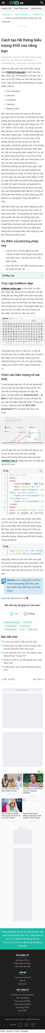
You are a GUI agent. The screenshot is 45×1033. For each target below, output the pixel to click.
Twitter (19, 942)
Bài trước (9, 679)
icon (22, 629)
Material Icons (11, 629)
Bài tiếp (37, 679)
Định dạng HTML (22, 1007)
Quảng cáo (22, 984)
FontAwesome (12, 626)
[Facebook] (20, 1025)
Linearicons (26, 626)
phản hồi (10, 939)
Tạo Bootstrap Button (22, 1004)
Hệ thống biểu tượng (12, 622)
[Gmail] (33, 1025)
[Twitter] (27, 1025)
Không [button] (31, 613)
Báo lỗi (22, 981)
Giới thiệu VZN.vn (22, 960)
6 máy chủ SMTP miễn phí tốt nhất (20, 642)
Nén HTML (22, 1010)
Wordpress (36, 8)
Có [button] (16, 613)
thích (27, 935)
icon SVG (28, 622)
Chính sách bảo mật (22, 966)
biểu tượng (33, 629)
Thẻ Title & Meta (22, 998)
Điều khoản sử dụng (22, 963)
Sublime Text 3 (9, 460)
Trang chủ (6, 8)
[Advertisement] (23, 31)
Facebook (8, 942)
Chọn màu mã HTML (22, 1001)
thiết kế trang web (16, 72)
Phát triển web (21, 8)
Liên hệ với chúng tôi (22, 977)
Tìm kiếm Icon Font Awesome (22, 995)
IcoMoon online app (11, 288)
